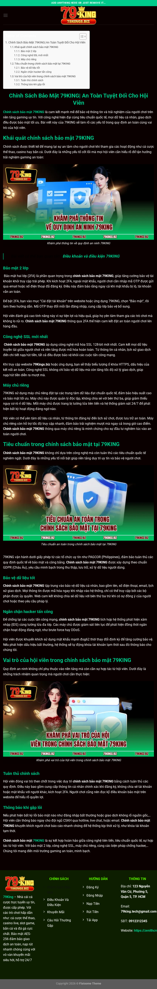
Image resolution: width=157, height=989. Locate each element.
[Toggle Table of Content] (80, 36)
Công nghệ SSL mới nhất (34, 55)
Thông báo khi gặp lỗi (33, 84)
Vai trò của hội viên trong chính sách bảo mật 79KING (45, 76)
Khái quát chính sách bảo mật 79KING (37, 47)
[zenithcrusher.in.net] (78, 15)
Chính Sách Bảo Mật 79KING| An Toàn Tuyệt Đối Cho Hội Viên (46, 42)
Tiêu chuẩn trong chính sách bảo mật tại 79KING (42, 63)
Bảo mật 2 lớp (28, 51)
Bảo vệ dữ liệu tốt (30, 67)
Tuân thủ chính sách (32, 80)
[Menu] (5, 15)
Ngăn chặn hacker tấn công (36, 71)
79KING (38, 841)
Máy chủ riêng (28, 59)
